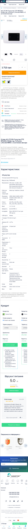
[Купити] (2, 59)
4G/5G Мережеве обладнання (9, 7)
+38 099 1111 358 (14, 494)
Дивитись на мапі (6, 115)
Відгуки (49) (21, 4)
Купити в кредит (10, 345)
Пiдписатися (15, 468)
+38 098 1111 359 (14, 492)
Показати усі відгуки (14, 425)
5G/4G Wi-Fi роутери (22, 7)
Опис (5, 4)
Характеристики (12, 4)
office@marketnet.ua (14, 496)
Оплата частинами (9, 320)
